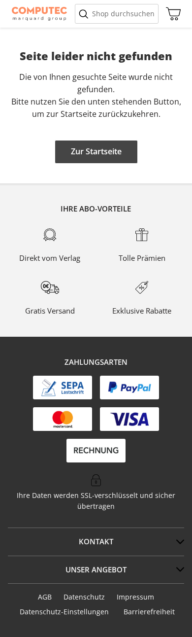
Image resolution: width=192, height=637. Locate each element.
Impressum (135, 597)
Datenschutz (84, 597)
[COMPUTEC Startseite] (39, 14)
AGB (45, 597)
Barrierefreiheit (149, 611)
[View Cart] (171, 14)
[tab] (96, 542)
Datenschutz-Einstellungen (64, 611)
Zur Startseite (96, 151)
